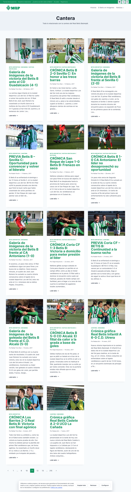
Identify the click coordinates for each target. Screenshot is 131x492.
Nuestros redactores (24, 2)
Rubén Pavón (15, 173)
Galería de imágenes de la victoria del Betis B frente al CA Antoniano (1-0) (23, 249)
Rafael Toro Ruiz (16, 89)
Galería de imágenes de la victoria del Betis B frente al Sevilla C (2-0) (105, 76)
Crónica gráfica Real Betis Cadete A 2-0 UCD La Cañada (64, 422)
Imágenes (24, 67)
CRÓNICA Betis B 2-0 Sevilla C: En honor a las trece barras (63, 75)
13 (43, 471)
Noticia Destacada (69, 67)
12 (37, 471)
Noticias (53, 155)
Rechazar (93, 485)
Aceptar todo (81, 485)
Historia (93, 8)
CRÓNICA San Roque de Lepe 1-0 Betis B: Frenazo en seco (65, 163)
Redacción (96, 341)
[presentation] (24, 50)
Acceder (56, 2)
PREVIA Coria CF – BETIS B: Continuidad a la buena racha (105, 248)
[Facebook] (119, 2)
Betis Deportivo (14, 67)
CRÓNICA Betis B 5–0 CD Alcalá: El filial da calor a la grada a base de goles (63, 339)
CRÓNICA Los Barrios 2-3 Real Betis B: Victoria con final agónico (22, 422)
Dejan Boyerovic (57, 261)
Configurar (105, 485)
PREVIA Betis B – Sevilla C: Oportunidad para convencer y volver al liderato (24, 163)
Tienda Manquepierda (9, 2)
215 (50, 471)
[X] (123, 2)
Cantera (24, 153)
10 (27, 471)
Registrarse (64, 2)
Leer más (13, 115)
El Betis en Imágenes (106, 8)
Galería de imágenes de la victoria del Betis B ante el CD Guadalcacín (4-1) (23, 78)
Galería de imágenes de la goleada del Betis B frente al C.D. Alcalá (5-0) (24, 337)
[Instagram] (127, 2)
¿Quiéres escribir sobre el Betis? (42, 2)
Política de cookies (56, 487)
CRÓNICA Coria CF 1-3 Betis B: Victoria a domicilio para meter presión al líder (65, 251)
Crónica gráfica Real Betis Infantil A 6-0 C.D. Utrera (106, 334)
